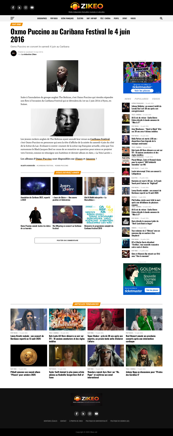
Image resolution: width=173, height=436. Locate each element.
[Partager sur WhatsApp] (13, 104)
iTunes (79, 158)
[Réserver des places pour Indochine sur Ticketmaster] (142, 76)
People (116, 18)
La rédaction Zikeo (28, 54)
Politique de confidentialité (96, 421)
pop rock (53, 18)
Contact (63, 421)
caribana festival (46, 166)
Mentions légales (50, 421)
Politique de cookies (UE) (119, 421)
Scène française (67, 18)
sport (124, 18)
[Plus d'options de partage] (13, 122)
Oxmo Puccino (44, 158)
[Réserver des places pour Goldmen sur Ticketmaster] (142, 278)
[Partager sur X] (13, 110)
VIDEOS (133, 18)
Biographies (42, 18)
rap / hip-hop (92, 18)
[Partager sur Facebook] (13, 98)
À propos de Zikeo (76, 421)
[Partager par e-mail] (13, 116)
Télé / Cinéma (105, 18)
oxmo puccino (62, 166)
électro (80, 18)
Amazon (90, 158)
